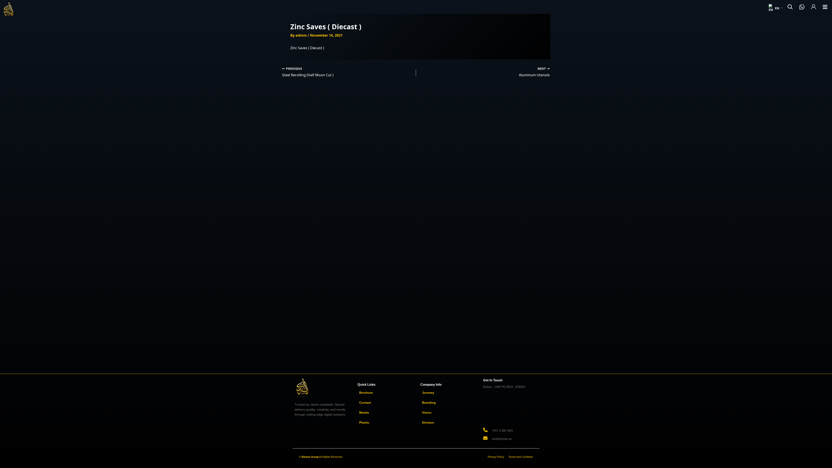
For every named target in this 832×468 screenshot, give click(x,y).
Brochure (366, 392)
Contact (365, 402)
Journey (428, 392)
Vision (426, 412)
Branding (429, 402)
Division (428, 422)
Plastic (364, 422)
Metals (364, 412)
